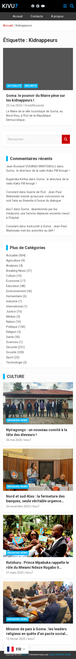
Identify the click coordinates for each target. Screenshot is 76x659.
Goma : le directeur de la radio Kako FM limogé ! (38, 170)
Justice (11, 311)
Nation (10, 321)
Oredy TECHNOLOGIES (60, 654)
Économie (12, 281)
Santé (10, 337)
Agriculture (13, 260)
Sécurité (31, 85)
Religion (11, 332)
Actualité (14, 85)
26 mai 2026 (14, 440)
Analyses (12, 265)
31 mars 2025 (15, 572)
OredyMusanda (34, 105)
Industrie (12, 301)
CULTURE (15, 376)
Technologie (14, 362)
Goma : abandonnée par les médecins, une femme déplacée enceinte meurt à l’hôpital (38, 213)
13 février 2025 (16, 638)
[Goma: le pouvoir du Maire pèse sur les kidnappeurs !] (38, 69)
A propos (57, 16)
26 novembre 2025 (18, 506)
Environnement (16, 291)
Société (11, 352)
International (14, 306)
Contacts (37, 16)
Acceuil (17, 16)
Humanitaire (14, 296)
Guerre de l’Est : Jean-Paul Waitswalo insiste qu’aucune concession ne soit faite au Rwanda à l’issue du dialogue (35, 196)
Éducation (12, 286)
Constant (12, 192)
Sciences (12, 342)
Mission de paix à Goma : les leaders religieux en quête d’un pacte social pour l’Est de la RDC (36, 634)
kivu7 (9, 209)
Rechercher (66, 139)
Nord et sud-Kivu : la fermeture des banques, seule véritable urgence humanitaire (35, 501)
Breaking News (16, 271)
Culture (11, 276)
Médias (11, 316)
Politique (11, 327)
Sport (9, 357)
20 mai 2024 (14, 105)
